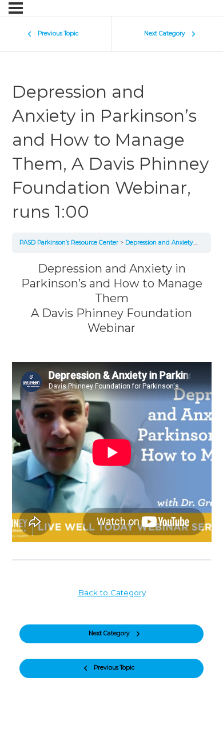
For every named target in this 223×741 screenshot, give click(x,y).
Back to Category (112, 592)
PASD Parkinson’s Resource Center (69, 242)
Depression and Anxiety (160, 242)
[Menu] (15, 8)
